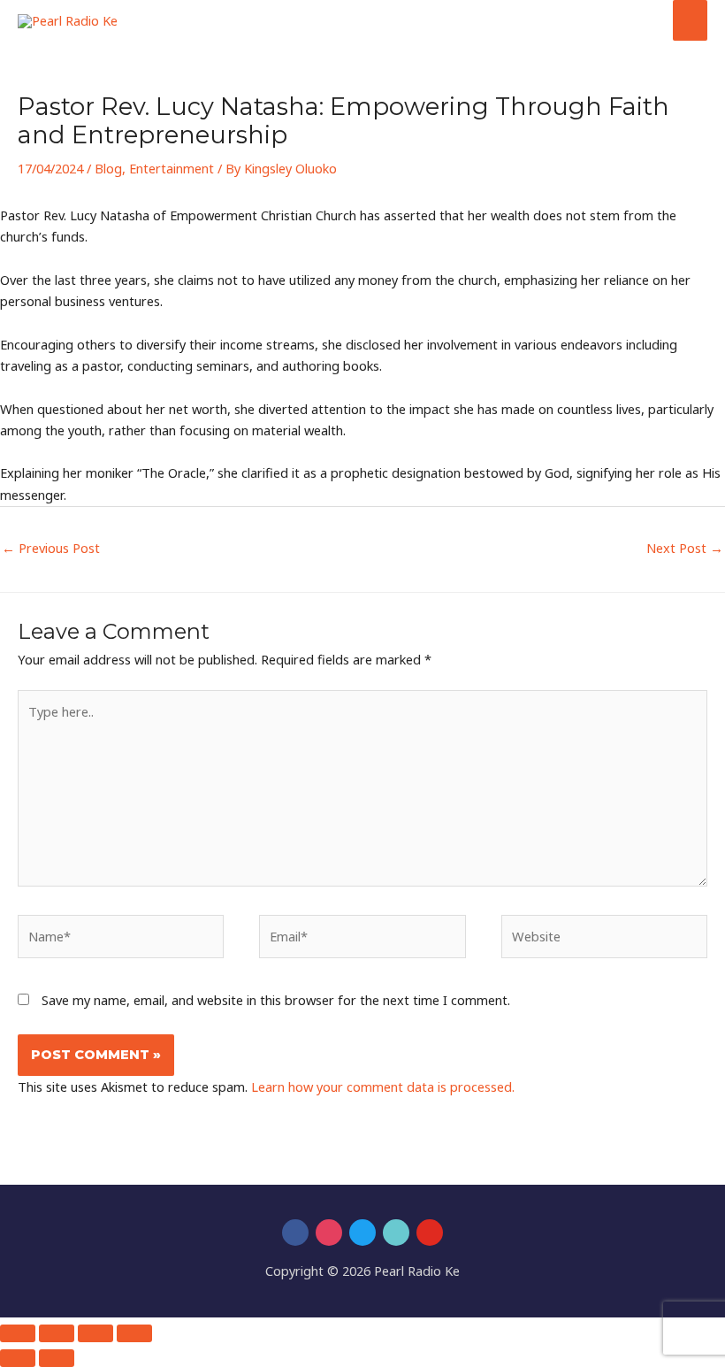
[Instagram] (329, 1232)
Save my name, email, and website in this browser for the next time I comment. (276, 1000)
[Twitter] (362, 1232)
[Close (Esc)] (134, 1333)
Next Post (684, 548)
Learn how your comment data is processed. (383, 1086)
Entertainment (171, 168)
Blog (108, 168)
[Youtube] (429, 1232)
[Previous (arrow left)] (17, 1358)
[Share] (95, 1333)
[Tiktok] (396, 1232)
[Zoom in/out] (17, 1333)
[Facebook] (295, 1232)
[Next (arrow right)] (56, 1358)
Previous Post (51, 548)
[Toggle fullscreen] (56, 1333)
